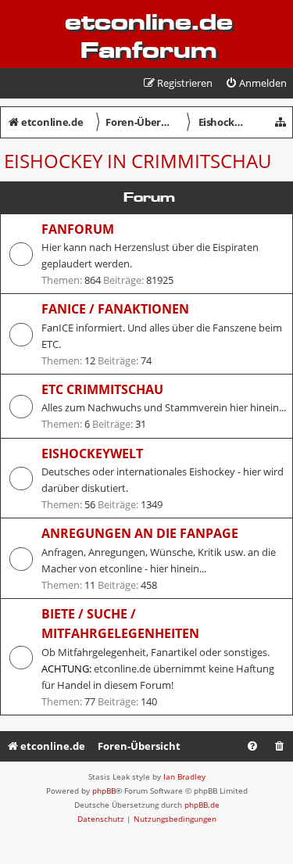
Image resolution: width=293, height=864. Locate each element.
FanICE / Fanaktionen (115, 308)
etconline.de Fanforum (149, 36)
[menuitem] (256, 83)
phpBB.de (202, 804)
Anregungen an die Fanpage (139, 533)
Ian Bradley (184, 776)
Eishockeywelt (92, 453)
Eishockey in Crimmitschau (137, 161)
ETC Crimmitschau (102, 389)
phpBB (104, 790)
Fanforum (77, 229)
